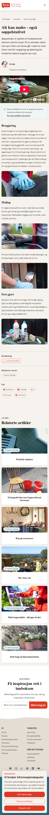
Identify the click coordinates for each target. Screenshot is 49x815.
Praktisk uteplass (24, 459)
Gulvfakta (31, 757)
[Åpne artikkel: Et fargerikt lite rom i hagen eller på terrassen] (24, 480)
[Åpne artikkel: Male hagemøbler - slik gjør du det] (24, 598)
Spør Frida (31, 732)
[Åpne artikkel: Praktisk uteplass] (24, 441)
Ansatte (4, 736)
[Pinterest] (27, 768)
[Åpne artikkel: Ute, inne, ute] (24, 559)
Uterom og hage (30, 19)
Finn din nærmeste (34, 739)
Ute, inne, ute (24, 578)
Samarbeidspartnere (9, 739)
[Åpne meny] (44, 5)
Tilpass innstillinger (24, 801)
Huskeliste (31, 743)
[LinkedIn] (33, 768)
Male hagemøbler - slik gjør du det (24, 617)
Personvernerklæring (9, 746)
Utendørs (16, 19)
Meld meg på (38, 705)
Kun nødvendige (24, 794)
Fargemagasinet (33, 754)
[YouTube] (38, 768)
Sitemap (4, 753)
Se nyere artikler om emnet (18, 116)
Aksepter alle (24, 808)
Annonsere (5, 743)
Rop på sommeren (24, 538)
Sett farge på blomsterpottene (24, 657)
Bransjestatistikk (33, 736)
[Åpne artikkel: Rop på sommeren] (24, 520)
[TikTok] (21, 768)
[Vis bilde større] (24, 184)
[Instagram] (16, 768)
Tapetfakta (31, 761)
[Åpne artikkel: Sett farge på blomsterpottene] (24, 638)
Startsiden (6, 19)
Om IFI (3, 732)
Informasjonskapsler (9, 750)
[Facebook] (10, 768)
